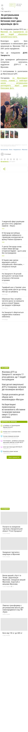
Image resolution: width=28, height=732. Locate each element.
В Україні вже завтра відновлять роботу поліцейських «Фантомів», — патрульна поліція (13, 263)
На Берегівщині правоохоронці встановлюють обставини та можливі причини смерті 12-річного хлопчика (13, 410)
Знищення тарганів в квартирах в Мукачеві (11, 553)
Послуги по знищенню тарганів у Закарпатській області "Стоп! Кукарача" (12, 529)
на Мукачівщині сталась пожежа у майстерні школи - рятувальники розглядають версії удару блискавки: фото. (14, 83)
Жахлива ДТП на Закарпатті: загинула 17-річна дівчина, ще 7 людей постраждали (14, 376)
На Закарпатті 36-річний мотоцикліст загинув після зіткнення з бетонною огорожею (12, 277)
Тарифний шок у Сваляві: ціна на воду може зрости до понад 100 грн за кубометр (14, 289)
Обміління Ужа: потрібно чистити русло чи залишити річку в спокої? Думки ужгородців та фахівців (13, 302)
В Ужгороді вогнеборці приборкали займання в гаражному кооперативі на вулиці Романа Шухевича (12, 236)
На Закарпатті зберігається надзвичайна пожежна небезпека (13, 314)
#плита (10, 149)
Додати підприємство (14, 457)
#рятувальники (4, 149)
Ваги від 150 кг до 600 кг (12, 633)
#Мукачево (24, 149)
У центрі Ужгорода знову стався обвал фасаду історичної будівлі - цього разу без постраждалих (14, 250)
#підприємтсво (17, 149)
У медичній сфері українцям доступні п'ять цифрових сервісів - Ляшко (13, 223)
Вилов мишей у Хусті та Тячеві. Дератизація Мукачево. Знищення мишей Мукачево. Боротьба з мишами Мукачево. (13, 579)
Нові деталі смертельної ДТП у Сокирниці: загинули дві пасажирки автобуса (14, 387)
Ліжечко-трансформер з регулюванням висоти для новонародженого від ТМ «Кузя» (12, 608)
